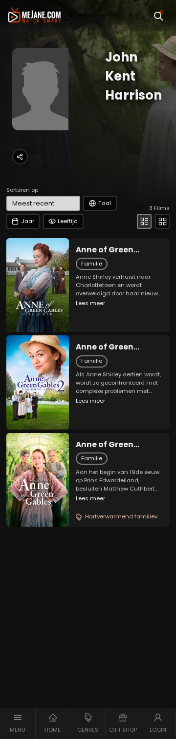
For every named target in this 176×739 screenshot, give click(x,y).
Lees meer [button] (90, 303)
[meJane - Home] (34, 15)
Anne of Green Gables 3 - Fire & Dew (117, 250)
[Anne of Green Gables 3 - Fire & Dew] (37, 285)
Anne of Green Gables (104, 445)
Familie (91, 263)
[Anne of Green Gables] (37, 480)
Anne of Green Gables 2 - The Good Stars (116, 347)
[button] (17, 724)
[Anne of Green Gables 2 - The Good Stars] (37, 382)
